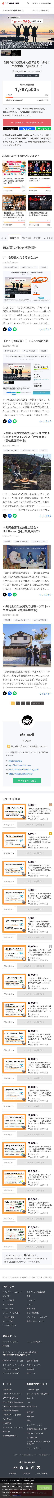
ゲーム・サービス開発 (11, 1312)
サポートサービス (33, 1365)
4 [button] (28, 703)
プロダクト (7, 1296)
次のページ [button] (37, 703)
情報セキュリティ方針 (35, 1433)
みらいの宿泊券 (11, 267)
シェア (28, 129)
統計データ (31, 1373)
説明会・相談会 (33, 1360)
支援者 (26, 238)
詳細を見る (8, 824)
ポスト (11, 129)
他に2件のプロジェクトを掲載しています (29, 746)
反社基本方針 (32, 1437)
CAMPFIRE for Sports (11, 1410)
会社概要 (12, 1473)
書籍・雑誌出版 (33, 1312)
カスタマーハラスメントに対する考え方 (38, 1442)
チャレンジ (31, 1300)
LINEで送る (45, 129)
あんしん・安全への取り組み (38, 1393)
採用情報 (27, 1473)
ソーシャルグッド (34, 71)
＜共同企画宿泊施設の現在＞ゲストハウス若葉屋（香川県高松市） (26, 608)
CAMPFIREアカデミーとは (13, 1360)
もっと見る (44, 329)
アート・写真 (8, 1321)
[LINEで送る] (15, 329)
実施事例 (30, 1369)
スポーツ (30, 1304)
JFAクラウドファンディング (13, 1427)
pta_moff (19, 71)
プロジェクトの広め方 (11, 1373)
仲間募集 (37, 238)
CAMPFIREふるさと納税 (12, 1414)
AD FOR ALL (7, 1419)
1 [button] (12, 703)
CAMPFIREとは (33, 1389)
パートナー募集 (41, 1473)
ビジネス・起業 (8, 1317)
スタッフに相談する (34, 1341)
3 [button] (23, 703)
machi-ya (6, 1431)
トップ (4, 1277)
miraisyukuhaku (15, 761)
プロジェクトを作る (10, 1341)
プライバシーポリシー (35, 1424)
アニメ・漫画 (8, 1304)
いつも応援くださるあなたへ (21, 257)
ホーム (4, 238)
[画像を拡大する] (24, 817)
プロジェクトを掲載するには (13, 10)
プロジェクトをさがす (18, 1277)
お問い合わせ (32, 1406)
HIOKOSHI (7, 1423)
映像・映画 (31, 1308)
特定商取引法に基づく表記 (37, 1429)
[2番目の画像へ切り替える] (16, 53)
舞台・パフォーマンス (35, 1321)
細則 (28, 1420)
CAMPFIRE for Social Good (13, 1402)
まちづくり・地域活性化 (36, 1292)
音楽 (28, 1296)
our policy (16, 1495)
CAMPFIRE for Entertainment (14, 1406)
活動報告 (14, 238)
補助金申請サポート (10, 1435)
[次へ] (51, 31)
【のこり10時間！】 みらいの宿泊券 (25, 341)
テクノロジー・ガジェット (13, 1292)
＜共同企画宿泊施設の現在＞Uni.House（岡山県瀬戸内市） (22, 529)
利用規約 (30, 1416)
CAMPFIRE (7, 1389)
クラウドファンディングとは (13, 1365)
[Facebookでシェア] (10, 329)
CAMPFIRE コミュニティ (12, 1393)
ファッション (8, 1308)
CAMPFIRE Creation (10, 1398)
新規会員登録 (46, 3)
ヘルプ (29, 1402)
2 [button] (17, 703)
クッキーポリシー (33, 1448)
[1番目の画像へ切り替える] (6, 53)
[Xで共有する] (5, 329)
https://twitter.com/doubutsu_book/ (24, 769)
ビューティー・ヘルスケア (37, 1317)
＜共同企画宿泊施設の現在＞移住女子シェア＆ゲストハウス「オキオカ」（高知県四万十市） (26, 436)
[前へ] (3, 31)
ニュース (30, 1398)
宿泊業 (43, 267)
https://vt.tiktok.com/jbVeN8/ (21, 774)
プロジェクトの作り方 (11, 1369)
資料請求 (6, 1345)
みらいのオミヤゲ (28, 267)
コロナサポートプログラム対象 (27, 76)
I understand (44, 1488)
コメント (48, 238)
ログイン (34, 3)
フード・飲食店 (8, 1300)
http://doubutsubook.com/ (20, 765)
